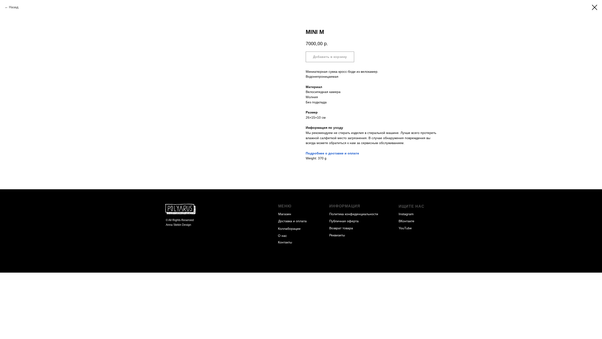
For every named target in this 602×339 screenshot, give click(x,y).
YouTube (405, 228)
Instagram (406, 214)
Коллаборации (289, 228)
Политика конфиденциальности (353, 214)
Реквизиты (337, 235)
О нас (282, 236)
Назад (13, 7)
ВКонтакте (406, 221)
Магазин (284, 214)
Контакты (285, 242)
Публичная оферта (344, 221)
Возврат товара (341, 228)
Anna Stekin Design (178, 224)
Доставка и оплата (292, 221)
